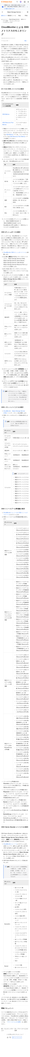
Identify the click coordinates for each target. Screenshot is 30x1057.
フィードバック (17, 1037)
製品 (25, 40)
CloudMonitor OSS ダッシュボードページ (14, 252)
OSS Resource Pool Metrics (17, 136)
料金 (19, 15)
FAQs (26, 15)
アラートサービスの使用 (13, 1022)
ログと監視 (5, 20)
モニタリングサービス (15, 20)
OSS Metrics (5, 114)
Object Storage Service (14, 19)
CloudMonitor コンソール (10, 844)
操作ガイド (4, 15)
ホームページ (4, 19)
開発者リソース (12, 15)
